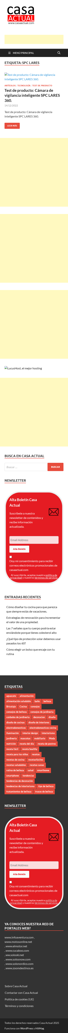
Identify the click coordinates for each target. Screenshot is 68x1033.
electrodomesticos (16, 727)
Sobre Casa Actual (16, 986)
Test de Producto (42, 85)
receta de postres (47, 743)
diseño (52, 717)
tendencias (28, 775)
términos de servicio (46, 577)
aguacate (11, 695)
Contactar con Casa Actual (21, 992)
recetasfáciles (35, 759)
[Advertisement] (36, 39)
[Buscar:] (34, 467)
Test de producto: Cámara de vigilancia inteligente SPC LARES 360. (32, 95)
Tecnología (23, 85)
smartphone (12, 775)
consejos (35, 706)
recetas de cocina (15, 759)
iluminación (12, 733)
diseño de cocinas (15, 722)
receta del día (27, 743)
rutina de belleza (15, 770)
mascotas (25, 738)
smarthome (43, 770)
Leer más (11, 125)
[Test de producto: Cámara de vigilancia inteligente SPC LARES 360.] (34, 77)
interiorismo (48, 733)
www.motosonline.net (18, 941)
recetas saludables (16, 764)
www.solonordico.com (19, 963)
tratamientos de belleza (18, 791)
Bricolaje (11, 706)
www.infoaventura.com (19, 937)
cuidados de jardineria (18, 717)
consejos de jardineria (41, 711)
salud (30, 770)
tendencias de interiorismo (20, 786)
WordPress (26, 1028)
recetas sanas (37, 764)
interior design (30, 733)
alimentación (27, 695)
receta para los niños (17, 754)
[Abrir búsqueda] (59, 53)
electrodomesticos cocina (43, 727)
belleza (47, 701)
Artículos (10, 85)
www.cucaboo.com (17, 950)
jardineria (11, 738)
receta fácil (12, 749)
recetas (36, 754)
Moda (52, 738)
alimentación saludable (18, 701)
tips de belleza (45, 786)
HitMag (39, 1028)
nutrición (11, 743)
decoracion (39, 717)
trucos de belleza (44, 791)
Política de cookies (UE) (19, 999)
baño (37, 701)
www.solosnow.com (18, 959)
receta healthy (29, 749)
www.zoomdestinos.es (20, 968)
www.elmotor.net (16, 946)
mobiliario (39, 738)
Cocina (23, 706)
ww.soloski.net (15, 955)
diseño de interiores (38, 722)
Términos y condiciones (19, 1006)
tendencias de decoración (19, 780)
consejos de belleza (16, 711)
